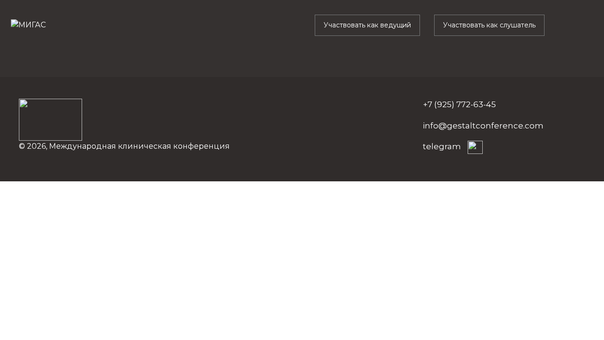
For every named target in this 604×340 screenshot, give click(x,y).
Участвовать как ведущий (367, 25)
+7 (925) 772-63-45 (459, 104)
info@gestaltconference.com (483, 125)
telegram (443, 146)
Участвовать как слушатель (489, 25)
